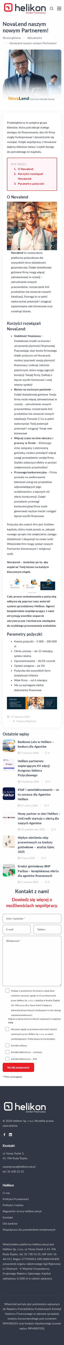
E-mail (9, 929)
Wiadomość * (13, 940)
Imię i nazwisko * (15, 918)
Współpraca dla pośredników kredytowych (29, 1229)
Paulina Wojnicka (26, 721)
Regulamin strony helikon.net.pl (22, 1211)
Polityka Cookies (13, 1205)
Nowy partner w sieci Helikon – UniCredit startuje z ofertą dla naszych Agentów (39, 818)
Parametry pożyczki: (31, 183)
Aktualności (34, 37)
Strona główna (12, 37)
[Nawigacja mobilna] (59, 8)
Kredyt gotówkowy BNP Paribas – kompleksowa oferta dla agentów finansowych (38, 871)
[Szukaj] (52, 8)
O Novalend (25, 169)
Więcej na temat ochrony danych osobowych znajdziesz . (34, 1021)
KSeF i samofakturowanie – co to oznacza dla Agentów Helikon (38, 794)
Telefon (41, 929)
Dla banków (10, 1223)
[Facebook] (4, 1135)
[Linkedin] (10, 1135)
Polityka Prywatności (16, 1199)
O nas (6, 1193)
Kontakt (8, 1217)
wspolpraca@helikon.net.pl (19, 1166)
